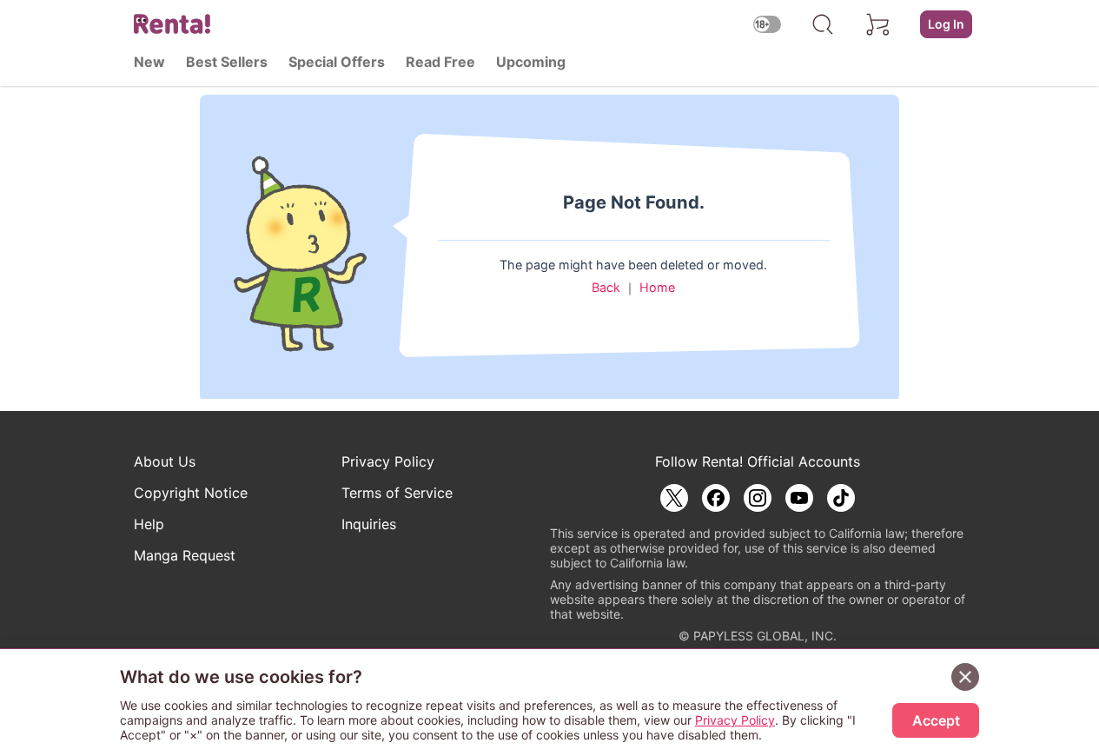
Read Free (440, 61)
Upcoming (531, 61)
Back (606, 287)
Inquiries (368, 524)
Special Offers (336, 61)
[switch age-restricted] (767, 24)
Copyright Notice (191, 492)
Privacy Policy (387, 461)
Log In (946, 24)
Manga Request (184, 555)
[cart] (878, 24)
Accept (936, 720)
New (149, 61)
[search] (823, 24)
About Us (164, 461)
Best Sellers (227, 61)
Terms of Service (397, 492)
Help (149, 524)
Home (657, 287)
